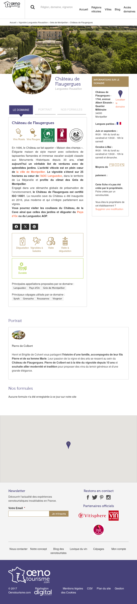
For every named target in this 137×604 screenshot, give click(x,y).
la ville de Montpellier (30, 172)
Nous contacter (18, 549)
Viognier (57, 298)
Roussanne (43, 298)
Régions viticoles (96, 9)
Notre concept (38, 549)
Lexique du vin (78, 549)
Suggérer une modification (109, 209)
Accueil (83, 9)
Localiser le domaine (120, 103)
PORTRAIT (45, 109)
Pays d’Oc (34, 288)
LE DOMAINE (21, 110)
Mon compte (118, 549)
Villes (108, 9)
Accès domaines (129, 9)
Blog (117, 9)
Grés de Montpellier (59, 22)
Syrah (17, 298)
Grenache (28, 298)
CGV (90, 588)
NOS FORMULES (71, 109)
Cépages (98, 549)
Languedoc (20, 288)
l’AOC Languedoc (51, 176)
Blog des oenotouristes (58, 551)
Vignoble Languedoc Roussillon (33, 22)
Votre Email (16, 508)
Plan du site (104, 588)
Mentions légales (73, 588)
